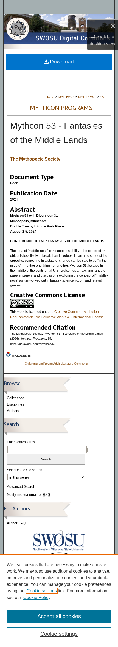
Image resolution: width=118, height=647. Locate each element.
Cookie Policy (36, 597)
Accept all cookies (59, 616)
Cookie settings (42, 591)
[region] (59, 600)
